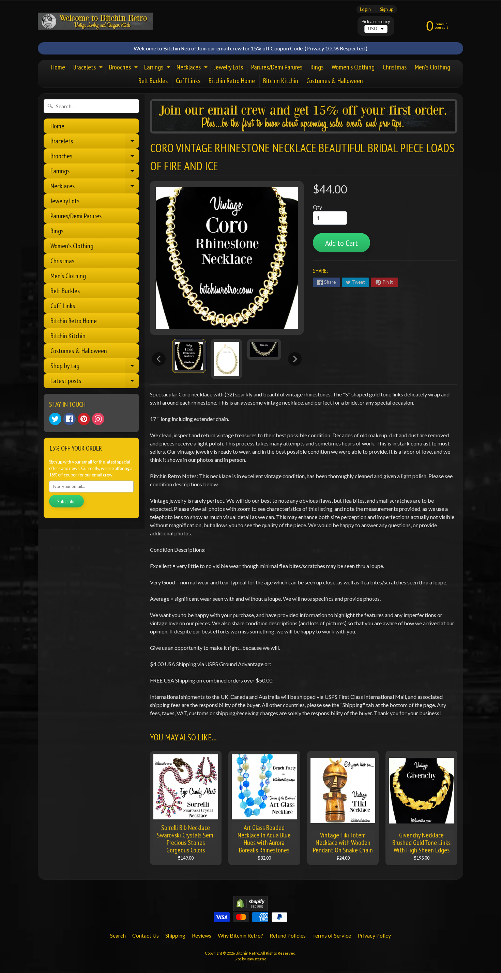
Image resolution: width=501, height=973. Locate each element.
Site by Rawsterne (250, 959)
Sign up (386, 9)
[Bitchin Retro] (95, 21)
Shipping (175, 935)
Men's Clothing (432, 67)
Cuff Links (188, 80)
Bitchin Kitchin (280, 80)
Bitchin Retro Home (232, 80)
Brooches (124, 68)
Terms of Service (331, 935)
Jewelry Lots (228, 67)
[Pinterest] (84, 419)
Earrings (158, 68)
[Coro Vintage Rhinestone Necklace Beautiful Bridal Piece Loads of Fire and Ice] (189, 356)
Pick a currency (376, 21)
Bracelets (88, 68)
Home (58, 67)
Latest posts (94, 382)
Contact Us (145, 935)
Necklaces (193, 68)
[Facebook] (69, 419)
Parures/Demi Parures (276, 67)
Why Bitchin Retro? (240, 935)
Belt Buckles (153, 80)
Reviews (201, 935)
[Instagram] (98, 419)
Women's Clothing (353, 67)
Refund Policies (288, 935)
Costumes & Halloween (334, 80)
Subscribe (66, 501)
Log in (365, 9)
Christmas (395, 67)
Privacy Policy (374, 935)
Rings (316, 67)
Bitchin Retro (247, 953)
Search (118, 935)
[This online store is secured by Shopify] (250, 907)
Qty (317, 207)
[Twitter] (55, 419)
